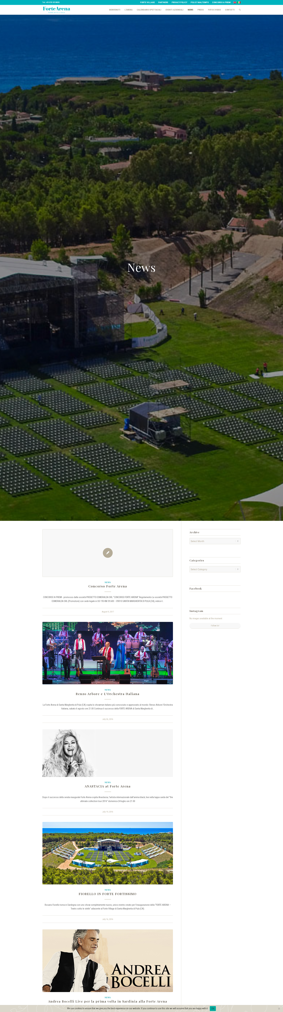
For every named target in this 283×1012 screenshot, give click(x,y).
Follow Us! (215, 626)
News (108, 582)
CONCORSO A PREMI (221, 2)
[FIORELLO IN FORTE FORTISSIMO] (107, 853)
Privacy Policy (179, 2)
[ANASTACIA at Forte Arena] (107, 753)
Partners (163, 2)
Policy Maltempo (200, 2)
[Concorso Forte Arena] (107, 553)
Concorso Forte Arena (107, 586)
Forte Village (147, 2)
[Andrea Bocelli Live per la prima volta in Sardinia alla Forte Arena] (107, 960)
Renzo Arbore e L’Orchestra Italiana (108, 694)
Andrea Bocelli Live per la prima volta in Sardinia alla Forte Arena (107, 1001)
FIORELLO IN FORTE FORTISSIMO (108, 894)
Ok (212, 1008)
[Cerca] (239, 10)
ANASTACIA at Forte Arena (108, 786)
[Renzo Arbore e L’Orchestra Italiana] (107, 653)
